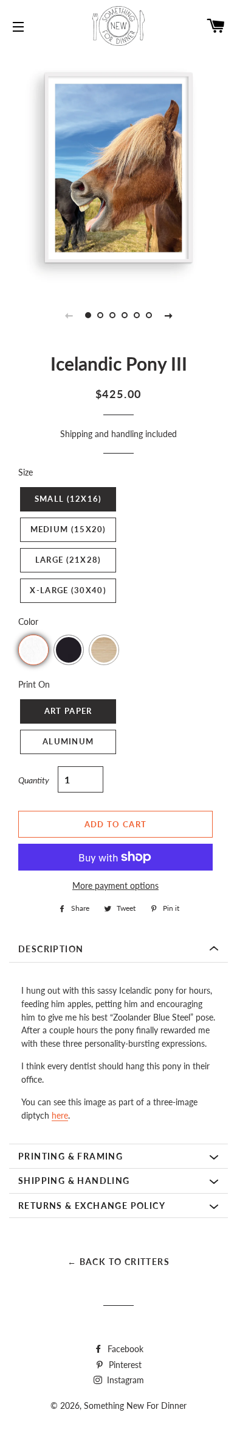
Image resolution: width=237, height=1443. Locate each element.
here (60, 1115)
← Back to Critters (118, 1261)
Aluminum (68, 741)
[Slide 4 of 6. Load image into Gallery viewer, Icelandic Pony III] (124, 315)
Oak (104, 650)
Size (25, 472)
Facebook (124, 1349)
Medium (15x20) (68, 529)
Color (28, 621)
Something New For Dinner (135, 1405)
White (33, 650)
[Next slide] (168, 315)
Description (50, 949)
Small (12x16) (68, 499)
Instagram (124, 1380)
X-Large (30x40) (68, 590)
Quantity (33, 780)
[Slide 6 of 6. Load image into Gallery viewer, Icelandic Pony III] (149, 315)
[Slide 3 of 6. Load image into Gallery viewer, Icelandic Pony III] (112, 315)
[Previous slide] (68, 315)
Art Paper (68, 711)
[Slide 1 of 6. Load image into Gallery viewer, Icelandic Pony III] (88, 315)
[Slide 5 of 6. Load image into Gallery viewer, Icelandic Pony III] (137, 315)
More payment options (115, 885)
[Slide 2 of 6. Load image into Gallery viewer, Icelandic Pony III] (100, 315)
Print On (34, 684)
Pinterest (124, 1364)
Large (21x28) (68, 560)
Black (68, 650)
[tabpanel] (118, 168)
